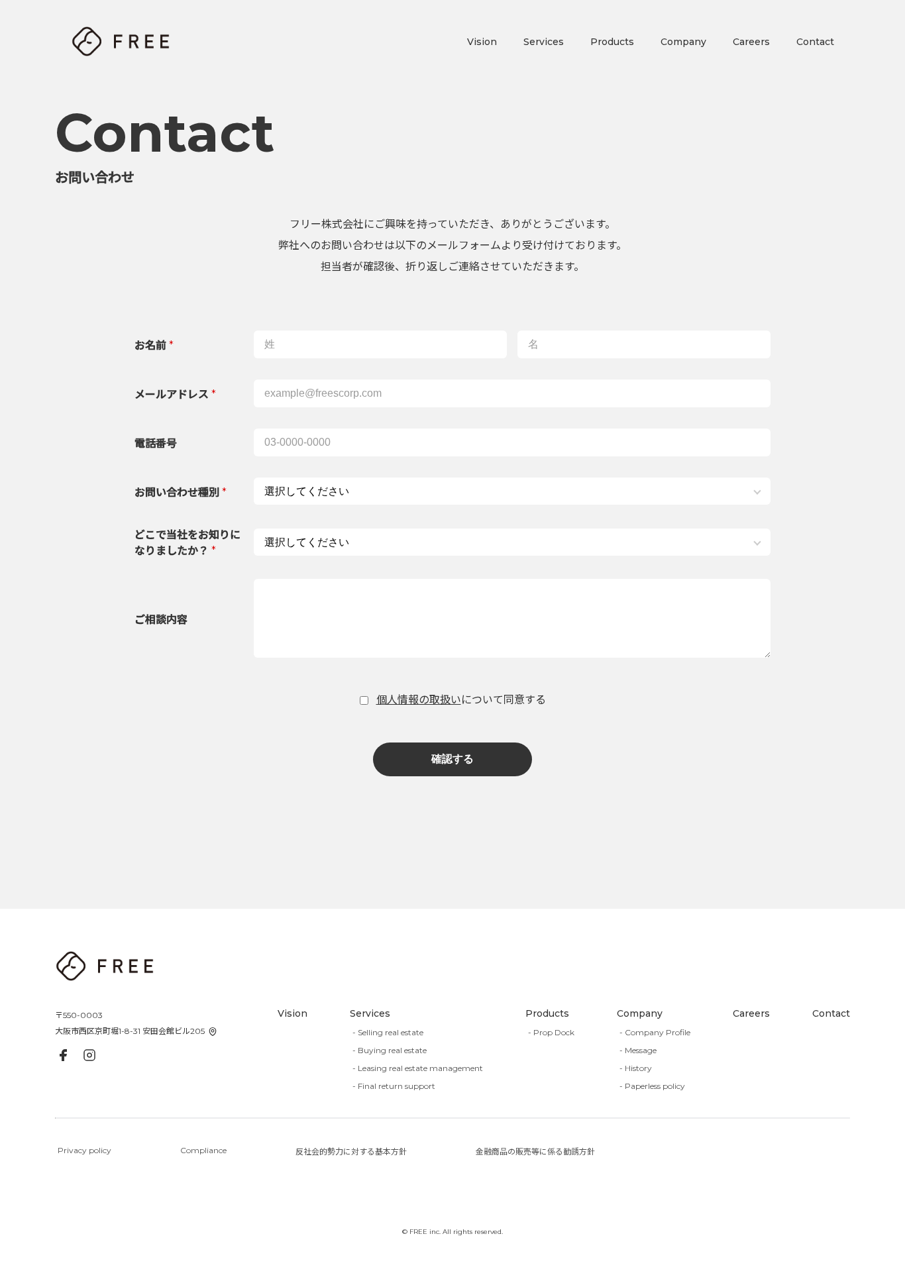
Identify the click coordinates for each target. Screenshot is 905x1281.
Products (612, 42)
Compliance (203, 1150)
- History (635, 1068)
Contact (815, 42)
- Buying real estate (389, 1050)
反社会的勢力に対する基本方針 (351, 1151)
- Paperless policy (652, 1086)
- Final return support (393, 1086)
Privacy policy (84, 1150)
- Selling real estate (387, 1032)
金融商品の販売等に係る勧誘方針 (535, 1151)
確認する (452, 758)
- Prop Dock (551, 1032)
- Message (638, 1050)
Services (543, 42)
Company (683, 42)
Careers (751, 42)
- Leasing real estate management (417, 1068)
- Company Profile (654, 1032)
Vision (482, 42)
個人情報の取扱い (418, 699)
